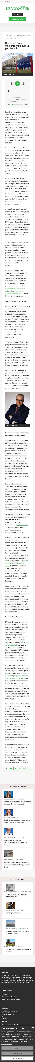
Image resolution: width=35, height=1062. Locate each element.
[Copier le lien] (24, 768)
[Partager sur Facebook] (7, 768)
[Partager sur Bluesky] (11, 768)
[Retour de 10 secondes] (11, 83)
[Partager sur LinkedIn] (20, 768)
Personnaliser (17, 1053)
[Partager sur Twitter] (15, 768)
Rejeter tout (17, 1048)
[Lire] (17, 83)
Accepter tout (17, 1058)
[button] (17, 14)
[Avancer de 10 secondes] (23, 83)
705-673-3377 (6, 1025)
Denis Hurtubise (22, 525)
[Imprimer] (28, 768)
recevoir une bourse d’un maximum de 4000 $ (16, 563)
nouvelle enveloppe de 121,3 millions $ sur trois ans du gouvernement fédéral (15, 291)
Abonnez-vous (17, 19)
